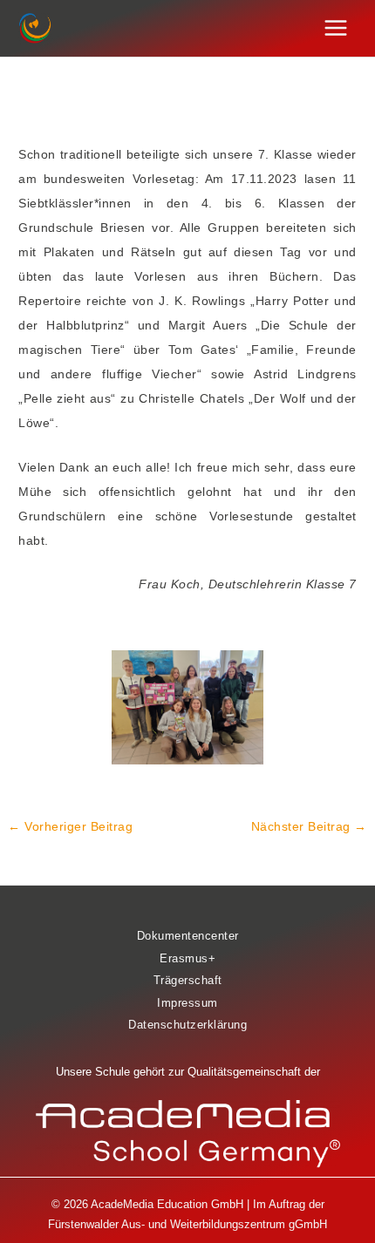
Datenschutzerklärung (187, 1024)
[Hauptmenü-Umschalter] (336, 28)
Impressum (187, 1002)
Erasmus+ (187, 958)
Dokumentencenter (188, 935)
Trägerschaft (187, 980)
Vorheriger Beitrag (70, 826)
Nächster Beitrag (309, 826)
